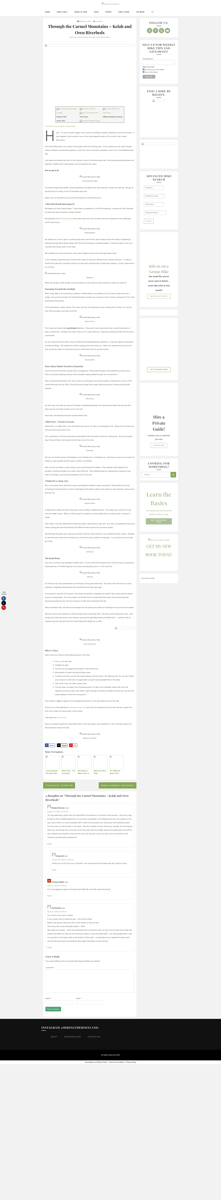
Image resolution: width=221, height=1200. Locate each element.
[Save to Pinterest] (3, 607)
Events (108, 12)
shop (96, 12)
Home (47, 12)
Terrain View (107, 113)
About (54, 1037)
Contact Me (94, 1037)
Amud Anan (61, 717)
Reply (49, 843)
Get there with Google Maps (68, 109)
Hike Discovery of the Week (154, 70)
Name (48, 998)
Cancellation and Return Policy (96, 1062)
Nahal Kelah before (65, 218)
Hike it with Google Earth (90, 113)
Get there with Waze (88, 109)
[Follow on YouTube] (167, 30)
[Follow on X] (161, 30)
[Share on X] (3, 603)
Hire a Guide (123, 12)
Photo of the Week (151, 72)
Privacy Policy (131, 1062)
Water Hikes (105, 37)
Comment (50, 967)
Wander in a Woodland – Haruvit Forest (116, 785)
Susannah (98, 21)
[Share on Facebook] (3, 598)
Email (79, 998)
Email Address (148, 59)
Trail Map (59, 113)
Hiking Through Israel (91, 37)
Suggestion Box (72, 1037)
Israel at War (80, 12)
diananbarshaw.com (78, 707)
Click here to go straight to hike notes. (60, 126)
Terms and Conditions (117, 1062)
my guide (64, 701)
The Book (140, 12)
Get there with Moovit (112, 109)
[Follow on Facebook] (155, 30)
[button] (152, 12)
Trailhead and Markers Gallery (91, 121)
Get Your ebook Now (159, 521)
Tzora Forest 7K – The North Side (60, 785)
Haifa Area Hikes (76, 37)
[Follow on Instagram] (149, 30)
